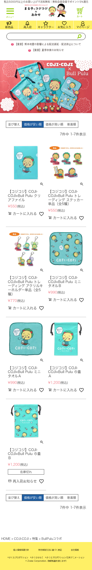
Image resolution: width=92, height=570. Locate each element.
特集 (35, 538)
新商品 (9, 27)
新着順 (71, 124)
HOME (6, 538)
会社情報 (75, 550)
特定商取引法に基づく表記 (50, 550)
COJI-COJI (21, 538)
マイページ (82, 27)
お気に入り (64, 27)
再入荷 (28, 27)
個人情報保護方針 (21, 550)
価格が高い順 (54, 124)
